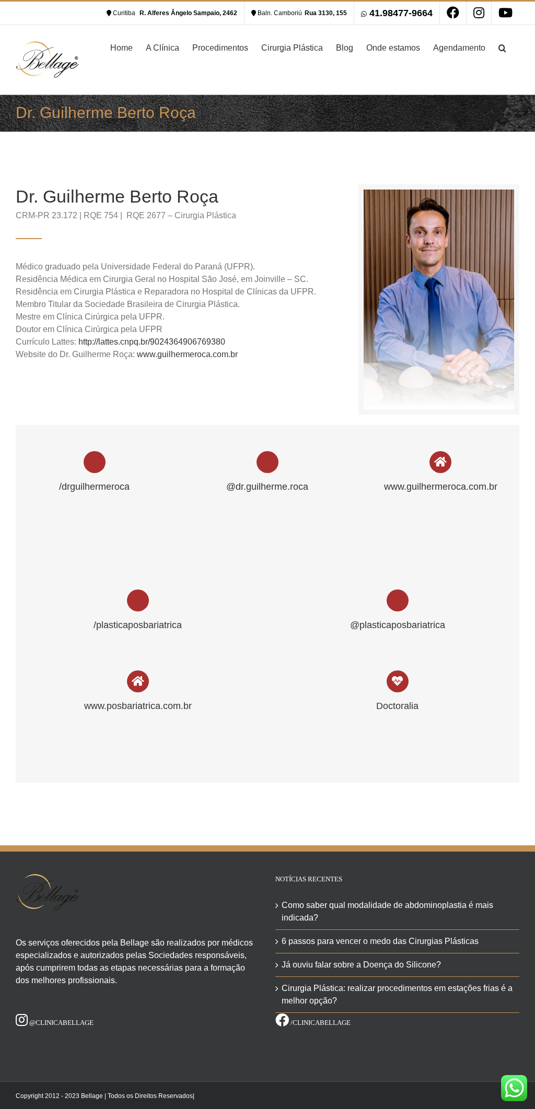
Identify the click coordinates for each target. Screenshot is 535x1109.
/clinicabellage (320, 1023)
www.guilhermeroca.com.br (187, 354)
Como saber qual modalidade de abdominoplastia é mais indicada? (387, 911)
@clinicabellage (61, 1023)
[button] (502, 47)
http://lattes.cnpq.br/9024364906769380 (151, 341)
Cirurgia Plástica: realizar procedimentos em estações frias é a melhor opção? (397, 994)
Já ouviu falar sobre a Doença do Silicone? (361, 964)
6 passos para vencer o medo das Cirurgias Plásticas (380, 941)
